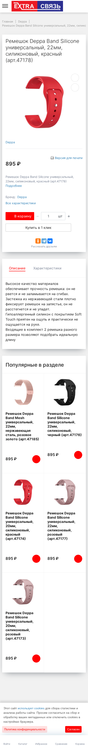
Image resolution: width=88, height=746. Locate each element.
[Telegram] (44, 241)
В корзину (22, 216)
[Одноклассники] (38, 241)
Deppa (10, 142)
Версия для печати (68, 158)
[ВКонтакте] (50, 241)
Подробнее (14, 185)
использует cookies (31, 708)
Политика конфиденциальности (24, 729)
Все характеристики (21, 203)
